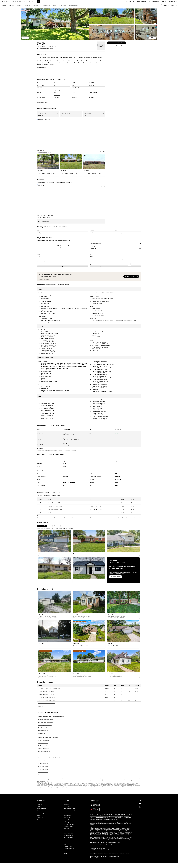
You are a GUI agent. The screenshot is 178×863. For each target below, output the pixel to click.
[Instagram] (140, 800)
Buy (126, 1)
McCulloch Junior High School (55, 509)
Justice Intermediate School (55, 506)
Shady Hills (58, 182)
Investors (39, 810)
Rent (130, 1)
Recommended (42, 526)
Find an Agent (67, 822)
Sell (133, 1)
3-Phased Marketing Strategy (71, 810)
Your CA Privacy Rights (125, 817)
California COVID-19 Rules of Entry (108, 817)
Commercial (66, 839)
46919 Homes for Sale (43, 772)
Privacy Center (124, 814)
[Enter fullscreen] (103, 186)
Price (50, 526)
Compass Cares (67, 831)
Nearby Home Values (73, 5)
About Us (39, 804)
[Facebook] (140, 803)
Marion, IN (46, 48)
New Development (68, 837)
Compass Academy (68, 826)
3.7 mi (132, 509)
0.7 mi (132, 506)
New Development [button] (153, 1)
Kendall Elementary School (54, 502)
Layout (63, 526)
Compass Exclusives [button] (141, 1)
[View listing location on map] (101, 45)
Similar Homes (63, 5)
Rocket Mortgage (65, 240)
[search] (38, 1)
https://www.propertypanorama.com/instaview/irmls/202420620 (120, 320)
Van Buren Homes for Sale (44, 745)
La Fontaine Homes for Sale (44, 751)
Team (38, 806)
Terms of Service (117, 814)
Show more (40, 733)
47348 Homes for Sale (43, 766)
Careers (39, 815)
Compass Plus (67, 828)
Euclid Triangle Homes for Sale (45, 725)
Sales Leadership (41, 808)
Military (65, 844)
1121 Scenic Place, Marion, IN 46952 (46, 700)
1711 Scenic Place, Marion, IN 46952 (46, 697)
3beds (39, 46)
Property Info (27, 5)
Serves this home (98, 502)
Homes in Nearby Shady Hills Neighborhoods (51, 716)
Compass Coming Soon (69, 808)
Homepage (39, 182)
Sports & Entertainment (69, 842)
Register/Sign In (173, 1)
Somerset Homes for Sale (43, 748)
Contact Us (40, 817)
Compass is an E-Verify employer (115, 816)
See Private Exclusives (115, 576)
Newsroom (39, 822)
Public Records (46, 5)
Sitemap (65, 853)
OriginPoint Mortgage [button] (54, 240)
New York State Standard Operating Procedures (100, 849)
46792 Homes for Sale (43, 769)
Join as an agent (41, 813)
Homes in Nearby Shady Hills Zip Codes (49, 758)
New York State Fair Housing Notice (97, 848)
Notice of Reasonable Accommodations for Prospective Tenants (103, 851)
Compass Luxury (68, 819)
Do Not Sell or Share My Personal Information (101, 814)
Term (38, 254)
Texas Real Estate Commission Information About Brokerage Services (105, 844)
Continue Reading (41, 67)
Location (19, 5)
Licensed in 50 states (95, 857)
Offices (39, 819)
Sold (55, 82)
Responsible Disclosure (101, 816)
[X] (140, 806)
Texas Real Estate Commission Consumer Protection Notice (102, 846)
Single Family (57, 90)
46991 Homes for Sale (43, 760)
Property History (36, 5)
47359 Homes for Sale (43, 763)
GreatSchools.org (58, 517)
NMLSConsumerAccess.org (113, 856)
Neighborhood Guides (69, 835)
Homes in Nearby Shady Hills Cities (48, 737)
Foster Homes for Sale (43, 727)
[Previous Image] (39, 161)
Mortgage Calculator (69, 824)
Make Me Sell (67, 817)
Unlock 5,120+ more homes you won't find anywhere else (122, 567)
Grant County (57, 95)
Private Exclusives (68, 806)
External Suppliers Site (69, 848)
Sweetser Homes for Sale (43, 740)
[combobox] (24, 1)
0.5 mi (132, 502)
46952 (51, 48)
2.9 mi (132, 512)
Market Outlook (67, 813)
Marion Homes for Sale (43, 743)
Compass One (67, 815)
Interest (91, 254)
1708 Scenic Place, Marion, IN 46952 (46, 694)
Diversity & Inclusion (68, 833)
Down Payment (93, 262)
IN (43, 182)
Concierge (66, 804)
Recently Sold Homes (69, 851)
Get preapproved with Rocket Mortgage (116, 45)
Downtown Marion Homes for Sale (45, 722)
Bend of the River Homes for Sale (45, 719)
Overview (11, 5)
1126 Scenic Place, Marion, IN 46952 (46, 691)
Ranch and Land (68, 846)
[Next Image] (57, 161)
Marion (53, 182)
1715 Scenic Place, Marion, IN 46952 (46, 703)
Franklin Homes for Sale (43, 730)
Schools (54, 5)
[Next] (155, 24)
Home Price (40, 262)
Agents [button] (162, 1)
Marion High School (53, 512)
